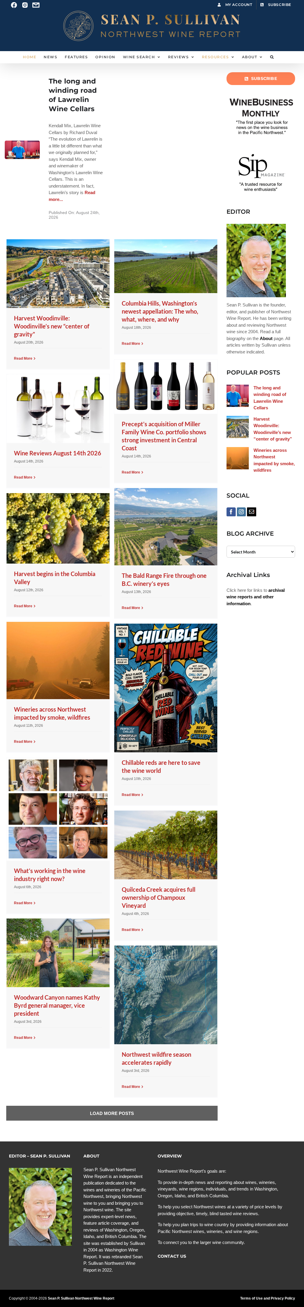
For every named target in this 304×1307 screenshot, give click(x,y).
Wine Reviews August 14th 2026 (57, 453)
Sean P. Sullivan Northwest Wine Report (81, 1298)
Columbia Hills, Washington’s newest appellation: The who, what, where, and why (160, 311)
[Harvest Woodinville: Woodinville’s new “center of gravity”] (58, 273)
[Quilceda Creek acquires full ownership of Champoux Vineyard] (165, 845)
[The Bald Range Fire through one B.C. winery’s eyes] (165, 526)
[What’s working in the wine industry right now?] (58, 808)
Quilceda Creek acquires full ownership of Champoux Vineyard (158, 897)
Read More (23, 358)
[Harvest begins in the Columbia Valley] (58, 528)
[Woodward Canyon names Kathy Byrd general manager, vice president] (58, 952)
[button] (272, 57)
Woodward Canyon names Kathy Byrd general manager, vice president (57, 1005)
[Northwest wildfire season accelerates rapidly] (165, 995)
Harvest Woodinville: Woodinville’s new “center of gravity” (51, 326)
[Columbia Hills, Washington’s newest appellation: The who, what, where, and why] (165, 266)
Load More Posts (112, 1113)
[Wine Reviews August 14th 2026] (58, 408)
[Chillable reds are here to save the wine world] (165, 688)
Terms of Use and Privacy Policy (267, 1298)
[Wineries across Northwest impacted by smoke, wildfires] (58, 660)
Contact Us (172, 1256)
